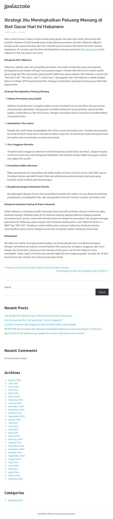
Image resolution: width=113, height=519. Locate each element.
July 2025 (13, 422)
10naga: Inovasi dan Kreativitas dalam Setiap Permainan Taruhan (37, 267)
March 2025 (14, 435)
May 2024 (13, 468)
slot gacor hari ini (90, 49)
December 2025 (16, 406)
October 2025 (15, 412)
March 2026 (14, 396)
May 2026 (13, 389)
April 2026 (13, 393)
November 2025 (16, 409)
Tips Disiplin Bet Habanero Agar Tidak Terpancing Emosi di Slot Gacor (38, 315)
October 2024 (15, 452)
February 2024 (15, 478)
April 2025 (13, 432)
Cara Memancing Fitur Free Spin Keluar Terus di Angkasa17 (33, 320)
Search (7, 287)
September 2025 (16, 416)
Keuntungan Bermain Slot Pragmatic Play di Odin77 (82, 270)
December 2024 (16, 445)
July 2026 (13, 383)
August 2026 (14, 380)
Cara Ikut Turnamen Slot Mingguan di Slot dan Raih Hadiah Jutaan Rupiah (40, 324)
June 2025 (13, 426)
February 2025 (15, 439)
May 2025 (13, 429)
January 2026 (14, 403)
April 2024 (13, 472)
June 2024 (13, 465)
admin (22, 32)
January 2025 (14, 442)
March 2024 (14, 475)
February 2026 (15, 399)
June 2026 (13, 386)
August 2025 (14, 419)
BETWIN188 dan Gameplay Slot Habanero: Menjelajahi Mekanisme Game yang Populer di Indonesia (53, 328)
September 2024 (16, 455)
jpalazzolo (17, 6)
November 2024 (16, 449)
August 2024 (14, 459)
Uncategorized (15, 500)
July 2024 (13, 462)
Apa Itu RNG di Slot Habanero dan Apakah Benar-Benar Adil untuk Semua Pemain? (44, 333)
